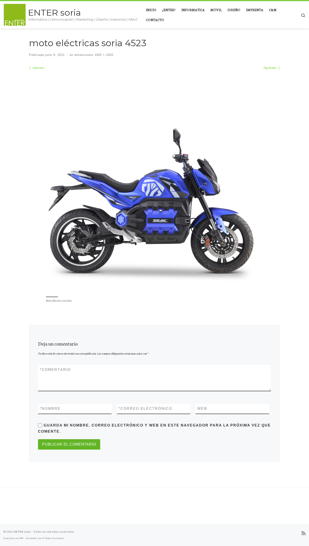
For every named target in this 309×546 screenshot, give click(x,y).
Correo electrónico (145, 408)
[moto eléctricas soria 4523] (154, 182)
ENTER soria (22, 531)
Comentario (55, 370)
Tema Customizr (54, 538)
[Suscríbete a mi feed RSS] (304, 533)
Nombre (50, 408)
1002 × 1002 (103, 55)
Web (202, 408)
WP (22, 538)
